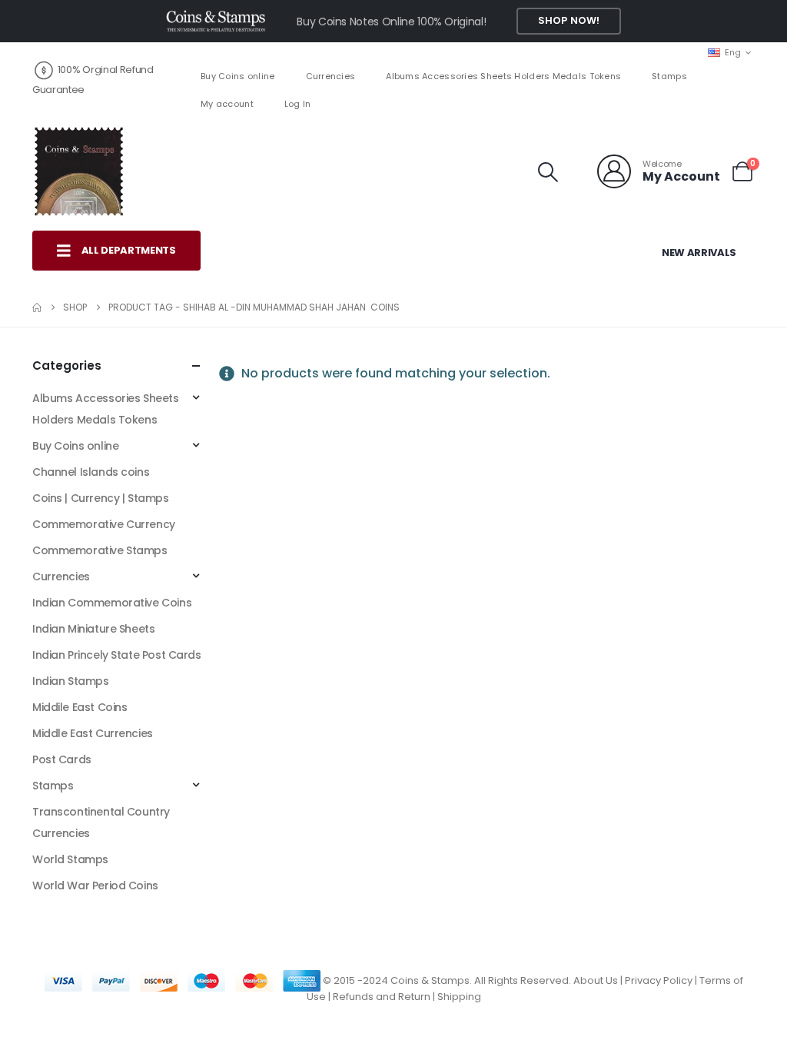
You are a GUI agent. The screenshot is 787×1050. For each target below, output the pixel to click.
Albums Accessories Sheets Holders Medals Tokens (503, 76)
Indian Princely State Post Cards (116, 655)
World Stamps (70, 859)
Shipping (459, 996)
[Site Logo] (78, 171)
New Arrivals (699, 252)
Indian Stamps (70, 681)
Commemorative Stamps (100, 550)
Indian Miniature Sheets (93, 628)
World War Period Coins (95, 885)
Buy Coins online (237, 76)
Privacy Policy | (662, 980)
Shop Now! (568, 20)
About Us (595, 980)
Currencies (331, 76)
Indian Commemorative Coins (111, 602)
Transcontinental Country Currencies (101, 822)
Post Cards (61, 759)
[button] (548, 172)
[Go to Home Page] (37, 307)
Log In (297, 104)
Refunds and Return (381, 996)
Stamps (669, 76)
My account (227, 104)
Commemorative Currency (103, 524)
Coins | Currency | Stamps (100, 498)
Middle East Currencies (92, 733)
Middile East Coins (79, 707)
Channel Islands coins (90, 472)
